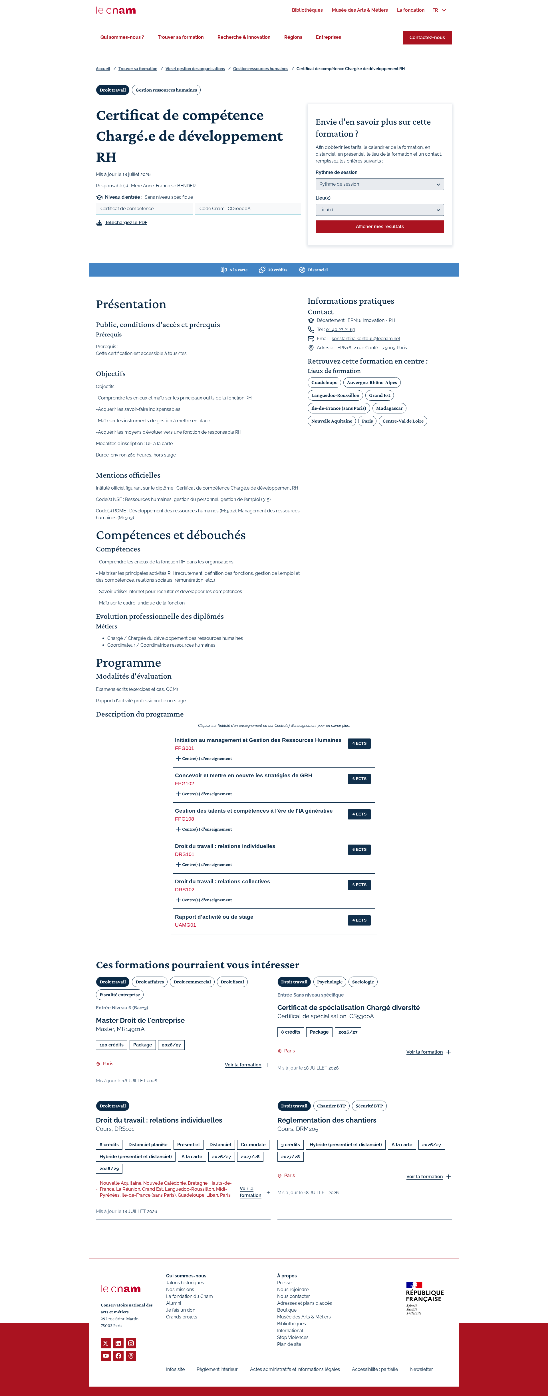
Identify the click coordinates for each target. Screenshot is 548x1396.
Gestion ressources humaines (260, 68)
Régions (293, 37)
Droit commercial (192, 982)
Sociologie (363, 982)
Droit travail (113, 90)
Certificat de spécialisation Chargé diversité (348, 1007)
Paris (367, 421)
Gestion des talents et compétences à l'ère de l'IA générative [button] (254, 811)
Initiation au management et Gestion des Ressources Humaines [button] (258, 740)
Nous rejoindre (293, 1289)
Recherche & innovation (244, 37)
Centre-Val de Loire (403, 421)
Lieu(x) (323, 198)
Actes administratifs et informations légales (295, 1369)
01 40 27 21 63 (340, 329)
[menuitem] (307, 10)
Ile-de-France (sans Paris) (338, 408)
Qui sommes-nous (186, 1276)
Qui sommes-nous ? (122, 37)
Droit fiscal (232, 982)
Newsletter (421, 1369)
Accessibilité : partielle (375, 1369)
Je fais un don (180, 1310)
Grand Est (379, 395)
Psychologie (329, 982)
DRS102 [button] (184, 889)
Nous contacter (293, 1296)
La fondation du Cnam (189, 1296)
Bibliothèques (291, 1323)
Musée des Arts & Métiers (304, 1317)
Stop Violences (293, 1337)
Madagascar (389, 408)
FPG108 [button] (184, 819)
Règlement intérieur (217, 1369)
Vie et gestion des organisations (195, 68)
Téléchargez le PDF (126, 222)
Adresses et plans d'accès (304, 1303)
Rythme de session (337, 172)
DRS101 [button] (184, 854)
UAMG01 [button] (185, 925)
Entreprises (328, 37)
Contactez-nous (427, 37)
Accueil (103, 68)
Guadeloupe (324, 382)
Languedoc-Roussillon (335, 395)
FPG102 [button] (184, 783)
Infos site (175, 1369)
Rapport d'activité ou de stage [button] (214, 917)
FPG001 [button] (184, 748)
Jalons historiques (185, 1282)
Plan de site (289, 1344)
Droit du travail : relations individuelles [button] (225, 846)
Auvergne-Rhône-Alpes (372, 382)
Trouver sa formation (181, 37)
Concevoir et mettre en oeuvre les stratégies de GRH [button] (243, 775)
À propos (287, 1276)
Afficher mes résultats (380, 226)
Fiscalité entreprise (120, 994)
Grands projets (181, 1317)
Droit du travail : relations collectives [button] (222, 881)
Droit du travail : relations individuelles (159, 1120)
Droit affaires (150, 982)
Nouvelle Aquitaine (331, 421)
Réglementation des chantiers (326, 1120)
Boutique (287, 1310)
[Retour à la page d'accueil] (116, 10)
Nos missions (180, 1289)
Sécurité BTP (369, 1106)
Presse (284, 1282)
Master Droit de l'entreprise (140, 1020)
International (290, 1330)
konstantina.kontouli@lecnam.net (366, 338)
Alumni (173, 1303)
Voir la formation (243, 1065)
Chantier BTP (331, 1106)
